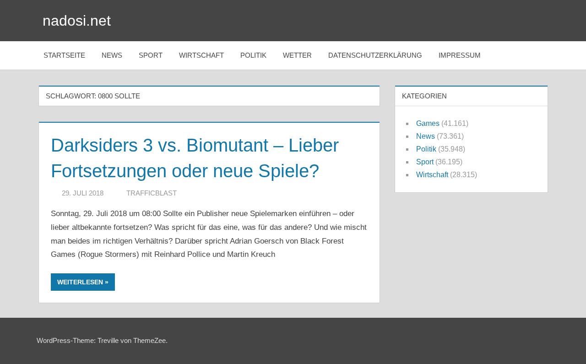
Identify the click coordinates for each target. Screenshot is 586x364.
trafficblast (151, 193)
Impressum (460, 55)
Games (428, 123)
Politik (253, 55)
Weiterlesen (80, 282)
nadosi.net (77, 20)
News (112, 55)
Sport (151, 55)
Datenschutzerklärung (375, 55)
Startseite (64, 55)
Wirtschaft (201, 55)
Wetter (297, 55)
